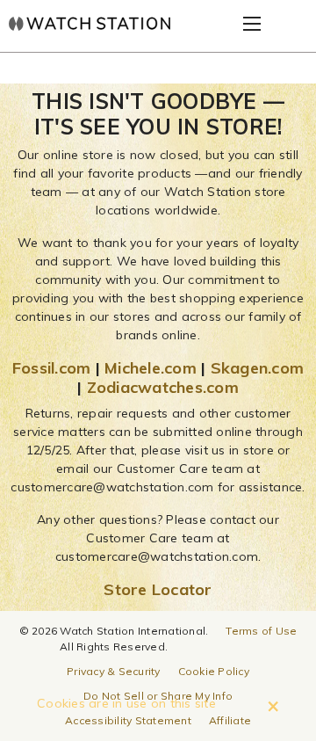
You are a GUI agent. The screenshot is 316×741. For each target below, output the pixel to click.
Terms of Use (261, 630)
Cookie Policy (213, 671)
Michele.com (150, 368)
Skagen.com (258, 368)
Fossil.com (51, 368)
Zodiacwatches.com (163, 387)
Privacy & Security (114, 671)
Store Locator (158, 589)
